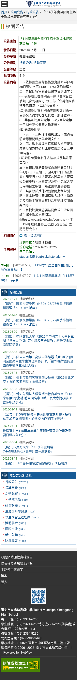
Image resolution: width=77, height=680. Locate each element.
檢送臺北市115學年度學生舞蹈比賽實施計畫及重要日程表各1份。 (37, 433)
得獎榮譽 (15, 488)
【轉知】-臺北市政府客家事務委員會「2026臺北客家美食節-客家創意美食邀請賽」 (38, 380)
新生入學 (14, 535)
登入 (4, 582)
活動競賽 (16, 493)
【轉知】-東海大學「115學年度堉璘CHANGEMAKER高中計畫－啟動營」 (28, 449)
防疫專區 (15, 541)
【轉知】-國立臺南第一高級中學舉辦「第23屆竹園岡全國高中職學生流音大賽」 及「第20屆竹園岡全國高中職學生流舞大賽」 (38, 361)
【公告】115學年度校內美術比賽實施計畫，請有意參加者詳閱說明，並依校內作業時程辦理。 (37, 417)
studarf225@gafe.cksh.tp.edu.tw (42, 257)
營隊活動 (18, 499)
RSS (4, 576)
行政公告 (16, 482)
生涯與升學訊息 (20, 511)
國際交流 (14, 529)
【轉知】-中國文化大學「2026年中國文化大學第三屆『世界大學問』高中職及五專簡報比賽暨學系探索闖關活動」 (38, 341)
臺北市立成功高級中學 (51, 648)
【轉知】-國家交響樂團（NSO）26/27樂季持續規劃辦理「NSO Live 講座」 (37, 306)
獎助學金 (15, 523)
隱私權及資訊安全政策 (17, 563)
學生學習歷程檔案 (21, 517)
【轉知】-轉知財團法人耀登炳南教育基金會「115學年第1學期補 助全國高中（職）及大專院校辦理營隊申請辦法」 (37, 398)
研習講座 (16, 505)
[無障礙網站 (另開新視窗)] (38, 665)
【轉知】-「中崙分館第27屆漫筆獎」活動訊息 (35, 464)
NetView (27, 652)
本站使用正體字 (12, 569)
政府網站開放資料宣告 (17, 557)
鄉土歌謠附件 (33, 236)
